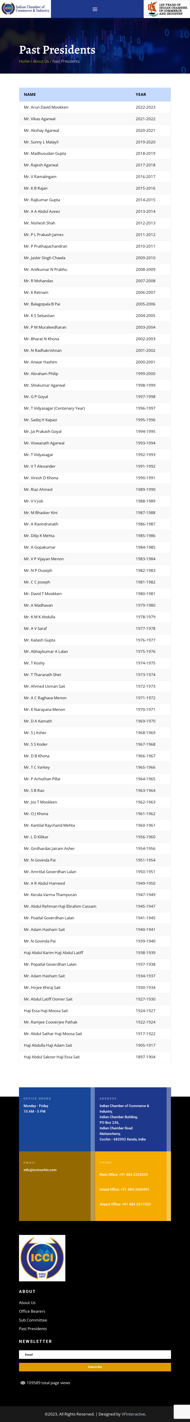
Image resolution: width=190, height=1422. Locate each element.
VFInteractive (133, 1414)
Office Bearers (32, 1311)
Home (24, 61)
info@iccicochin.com (40, 1170)
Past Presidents (33, 1328)
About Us (41, 61)
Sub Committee (33, 1320)
